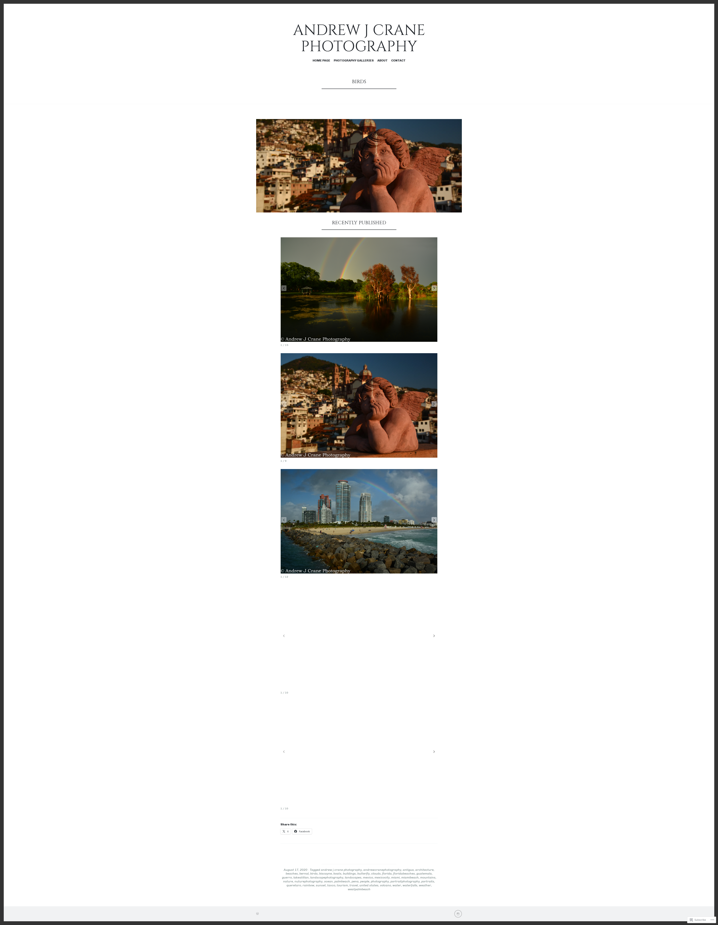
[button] (434, 288)
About (382, 60)
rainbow (308, 885)
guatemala (424, 873)
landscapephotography (326, 877)
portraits (427, 881)
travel (353, 885)
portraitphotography (405, 881)
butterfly (363, 873)
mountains (427, 877)
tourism (342, 885)
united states (368, 885)
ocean (328, 881)
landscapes (353, 877)
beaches (292, 873)
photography (380, 881)
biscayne (325, 873)
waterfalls (410, 885)
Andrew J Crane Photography (359, 38)
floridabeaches (404, 873)
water (396, 885)
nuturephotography (308, 881)
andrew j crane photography (341, 870)
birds (314, 873)
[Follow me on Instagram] (458, 914)
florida (387, 873)
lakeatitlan (301, 877)
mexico (368, 877)
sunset (321, 885)
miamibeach (410, 877)
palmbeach (342, 881)
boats (337, 873)
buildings (349, 873)
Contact (398, 60)
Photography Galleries (354, 60)
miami (395, 877)
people (364, 881)
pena (355, 881)
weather (425, 885)
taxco (331, 885)
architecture (424, 870)
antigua (408, 870)
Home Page (321, 60)
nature (288, 881)
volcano (385, 885)
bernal (304, 873)
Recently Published (359, 222)
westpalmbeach (359, 889)
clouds (376, 873)
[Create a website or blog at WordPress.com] (257, 913)
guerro (287, 877)
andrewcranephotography (382, 870)
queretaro (293, 885)
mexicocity (382, 877)
